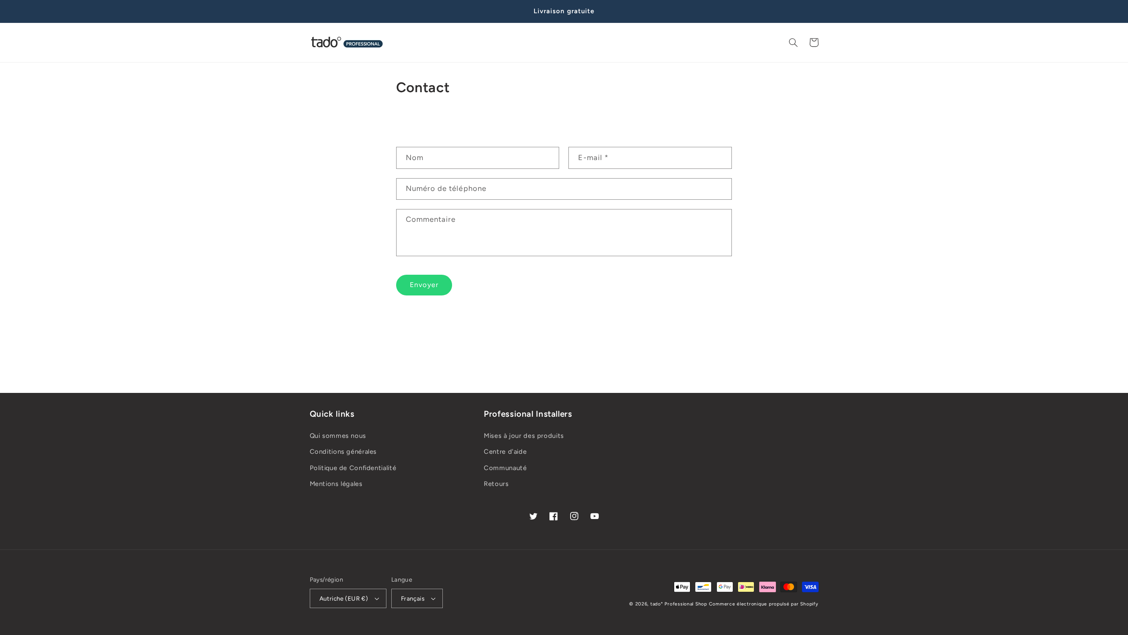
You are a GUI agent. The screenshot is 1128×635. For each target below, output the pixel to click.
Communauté (505, 468)
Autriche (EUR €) (343, 598)
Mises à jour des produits (524, 436)
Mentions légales (336, 484)
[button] (793, 42)
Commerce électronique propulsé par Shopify (764, 604)
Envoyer (424, 284)
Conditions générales (343, 452)
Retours (496, 484)
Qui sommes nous (338, 436)
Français (412, 598)
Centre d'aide (505, 452)
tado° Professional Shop (678, 604)
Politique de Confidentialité (353, 468)
